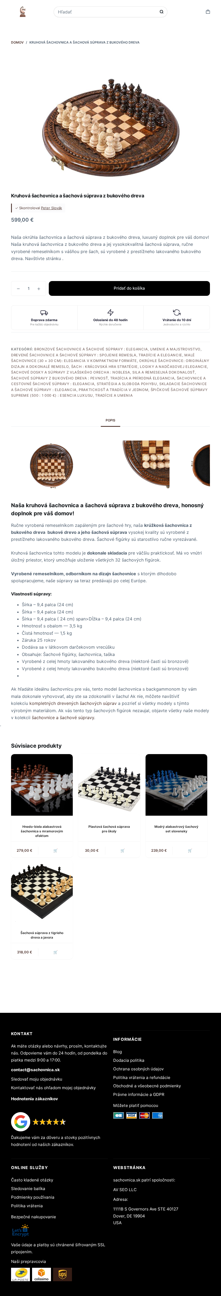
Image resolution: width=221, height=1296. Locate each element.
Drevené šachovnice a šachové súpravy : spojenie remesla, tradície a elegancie (96, 355)
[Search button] (161, 11)
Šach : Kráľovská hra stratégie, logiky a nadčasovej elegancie (139, 366)
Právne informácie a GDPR (138, 1094)
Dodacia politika (128, 1060)
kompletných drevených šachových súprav (73, 703)
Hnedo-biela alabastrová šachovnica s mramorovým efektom (42, 831)
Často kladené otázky (32, 1180)
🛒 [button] (55, 850)
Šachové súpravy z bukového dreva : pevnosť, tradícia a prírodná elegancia (92, 378)
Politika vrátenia (27, 1205)
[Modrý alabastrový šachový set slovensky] (176, 785)
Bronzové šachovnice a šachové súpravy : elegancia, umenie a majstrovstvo (117, 349)
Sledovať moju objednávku (36, 1079)
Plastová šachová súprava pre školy (109, 829)
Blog (117, 1051)
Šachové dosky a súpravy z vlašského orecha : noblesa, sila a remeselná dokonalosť (103, 372)
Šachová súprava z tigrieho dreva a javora (41, 935)
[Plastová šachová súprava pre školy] (109, 785)
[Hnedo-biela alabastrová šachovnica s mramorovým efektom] (42, 785)
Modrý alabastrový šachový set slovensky (176, 829)
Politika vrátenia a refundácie (141, 1077)
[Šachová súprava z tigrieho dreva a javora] (42, 891)
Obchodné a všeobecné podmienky (147, 1085)
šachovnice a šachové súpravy (63, 717)
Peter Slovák (51, 208)
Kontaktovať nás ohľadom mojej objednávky (53, 1087)
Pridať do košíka (129, 288)
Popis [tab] (110, 420)
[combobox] (107, 12)
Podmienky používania (32, 1197)
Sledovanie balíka (28, 1188)
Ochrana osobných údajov (138, 1068)
